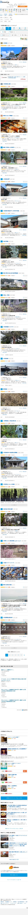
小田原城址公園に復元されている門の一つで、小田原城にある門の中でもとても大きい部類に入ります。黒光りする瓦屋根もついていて (13, 203)
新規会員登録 (22, 6)
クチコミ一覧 (22, 62)
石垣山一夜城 (6, 295)
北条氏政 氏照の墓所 (8, 509)
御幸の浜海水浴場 (7, 584)
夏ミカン (16, 232)
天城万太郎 (17, 316)
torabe (16, 169)
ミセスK (16, 348)
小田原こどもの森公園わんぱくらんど (12, 540)
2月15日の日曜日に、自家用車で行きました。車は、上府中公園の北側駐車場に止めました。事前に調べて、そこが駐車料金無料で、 (13, 413)
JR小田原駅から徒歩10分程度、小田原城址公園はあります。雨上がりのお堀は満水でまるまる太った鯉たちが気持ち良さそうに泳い (13, 67)
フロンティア (17, 607)
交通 (11, 19)
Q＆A (9, 21)
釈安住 (16, 530)
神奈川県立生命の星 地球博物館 (10, 273)
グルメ (2, 19)
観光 (10, 17)
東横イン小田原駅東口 (12, 785)
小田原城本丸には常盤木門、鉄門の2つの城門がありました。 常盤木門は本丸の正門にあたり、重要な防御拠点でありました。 (14, 235)
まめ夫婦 (16, 137)
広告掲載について (8, 901)
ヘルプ (25, 903)
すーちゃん (17, 200)
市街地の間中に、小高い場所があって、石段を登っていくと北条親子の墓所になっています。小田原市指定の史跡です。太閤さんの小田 (13, 533)
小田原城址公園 (6, 83)
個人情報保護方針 (21, 901)
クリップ (25, 45)
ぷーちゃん (17, 263)
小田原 (5, 15)
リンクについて (13, 903)
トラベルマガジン (23, 10)
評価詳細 (12, 45)
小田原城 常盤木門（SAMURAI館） (11, 210)
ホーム (1, 14)
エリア (3, 29)
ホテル (6, 10)
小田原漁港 (5, 358)
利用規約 (15, 901)
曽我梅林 (5, 389)
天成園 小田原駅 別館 (12, 774)
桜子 (16, 64)
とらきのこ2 (17, 639)
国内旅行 (5, 14)
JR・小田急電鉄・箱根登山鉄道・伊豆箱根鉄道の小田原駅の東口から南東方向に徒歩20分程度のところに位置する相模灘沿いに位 (14, 610)
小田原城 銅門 (6, 179)
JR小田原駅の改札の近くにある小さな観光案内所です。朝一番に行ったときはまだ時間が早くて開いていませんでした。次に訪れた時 (14, 641)
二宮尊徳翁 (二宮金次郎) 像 (9, 420)
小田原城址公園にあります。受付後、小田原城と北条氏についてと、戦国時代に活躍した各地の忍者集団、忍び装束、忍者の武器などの (13, 477)
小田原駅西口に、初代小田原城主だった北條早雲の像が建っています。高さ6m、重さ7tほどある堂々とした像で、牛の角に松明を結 (13, 265)
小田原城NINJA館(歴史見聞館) (10, 452)
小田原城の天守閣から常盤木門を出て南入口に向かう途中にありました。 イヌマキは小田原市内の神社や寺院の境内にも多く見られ (13, 351)
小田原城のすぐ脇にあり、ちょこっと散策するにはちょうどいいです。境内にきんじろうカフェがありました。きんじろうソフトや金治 (13, 171)
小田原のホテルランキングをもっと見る (14, 798)
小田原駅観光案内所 (8, 617)
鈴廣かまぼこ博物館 (8, 115)
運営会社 (2, 901)
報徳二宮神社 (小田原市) (8, 147)
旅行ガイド (3, 10)
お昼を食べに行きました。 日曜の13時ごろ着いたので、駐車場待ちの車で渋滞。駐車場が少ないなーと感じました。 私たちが (14, 382)
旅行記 (11, 10)
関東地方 (10, 14)
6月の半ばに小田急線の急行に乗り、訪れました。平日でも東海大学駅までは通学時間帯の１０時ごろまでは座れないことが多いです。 (13, 108)
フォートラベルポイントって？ (22, 14)
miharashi (17, 105)
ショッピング (7, 19)
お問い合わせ (19, 903)
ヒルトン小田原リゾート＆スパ (14, 763)
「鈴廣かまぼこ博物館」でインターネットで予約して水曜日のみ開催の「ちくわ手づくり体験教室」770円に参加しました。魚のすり (13, 140)
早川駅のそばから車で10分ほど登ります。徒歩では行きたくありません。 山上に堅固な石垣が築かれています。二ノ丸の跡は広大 (13, 319)
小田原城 (5, 43)
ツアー (7, 10)
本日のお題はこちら (14, 874)
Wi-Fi (9, 10)
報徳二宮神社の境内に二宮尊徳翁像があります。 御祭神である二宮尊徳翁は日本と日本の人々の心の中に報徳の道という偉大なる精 (14, 445)
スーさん (16, 410)
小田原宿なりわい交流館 (9, 484)
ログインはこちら (10, 6)
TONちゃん (17, 380)
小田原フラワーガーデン (9, 562)
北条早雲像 (5, 241)
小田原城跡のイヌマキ (8, 326)
